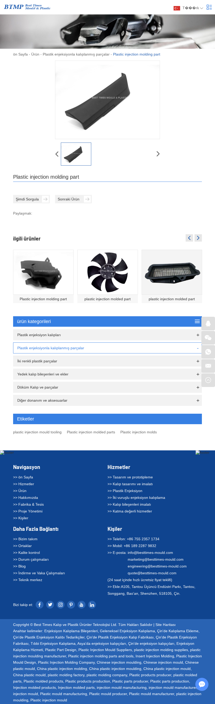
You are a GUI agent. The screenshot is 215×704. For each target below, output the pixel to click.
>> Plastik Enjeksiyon (125, 491)
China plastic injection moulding (115, 669)
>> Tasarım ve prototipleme (130, 477)
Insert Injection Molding (155, 656)
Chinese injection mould (163, 662)
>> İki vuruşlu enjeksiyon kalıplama (136, 497)
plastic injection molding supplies (161, 650)
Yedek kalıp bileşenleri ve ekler (42, 374)
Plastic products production (87, 681)
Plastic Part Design (60, 650)
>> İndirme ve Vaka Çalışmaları (39, 573)
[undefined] (107, 100)
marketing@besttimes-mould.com (156, 559)
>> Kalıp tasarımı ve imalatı (130, 484)
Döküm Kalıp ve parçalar (37, 387)
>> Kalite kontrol (26, 552)
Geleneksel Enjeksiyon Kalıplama (127, 631)
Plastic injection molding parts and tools (100, 656)
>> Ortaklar (22, 546)
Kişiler (115, 529)
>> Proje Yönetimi (27, 511)
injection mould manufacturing (122, 687)
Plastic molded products (43, 681)
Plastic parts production (169, 681)
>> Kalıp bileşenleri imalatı (129, 504)
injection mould (25, 694)
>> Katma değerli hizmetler (130, 511)
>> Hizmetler (23, 484)
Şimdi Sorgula (27, 199)
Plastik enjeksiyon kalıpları (39, 335)
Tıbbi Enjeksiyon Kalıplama (53, 643)
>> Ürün (19, 491)
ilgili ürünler (27, 238)
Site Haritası (165, 625)
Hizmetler (119, 467)
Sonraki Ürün (68, 199)
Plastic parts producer (130, 681)
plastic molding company (107, 675)
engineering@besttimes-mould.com (157, 566)
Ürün (35, 54)
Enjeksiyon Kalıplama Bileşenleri (71, 631)
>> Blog (19, 566)
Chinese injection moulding (119, 662)
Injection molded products (34, 687)
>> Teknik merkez (27, 580)
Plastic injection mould (48, 700)
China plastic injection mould (167, 669)
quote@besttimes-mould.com (152, 573)
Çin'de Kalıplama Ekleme (177, 631)
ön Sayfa (20, 54)
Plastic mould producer (108, 694)
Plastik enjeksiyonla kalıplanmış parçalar (76, 54)
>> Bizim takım (25, 539)
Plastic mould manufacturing (63, 694)
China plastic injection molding (62, 669)
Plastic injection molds (138, 432)
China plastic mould (29, 675)
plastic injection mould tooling (37, 432)
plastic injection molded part (107, 299)
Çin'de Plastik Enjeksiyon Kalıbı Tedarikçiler (48, 637)
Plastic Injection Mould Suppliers (105, 650)
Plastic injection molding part (43, 299)
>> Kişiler (20, 518)
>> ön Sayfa (23, 477)
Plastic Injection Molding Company (66, 662)
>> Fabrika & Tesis (28, 504)
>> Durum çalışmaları (31, 559)
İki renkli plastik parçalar (37, 361)
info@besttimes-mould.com (150, 552)
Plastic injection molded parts (91, 432)
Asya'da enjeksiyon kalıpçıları (101, 643)
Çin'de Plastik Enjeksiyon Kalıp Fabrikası (120, 637)
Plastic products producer (150, 675)
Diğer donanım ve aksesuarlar (42, 400)
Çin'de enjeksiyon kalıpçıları (151, 643)
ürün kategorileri (34, 321)
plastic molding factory (66, 675)
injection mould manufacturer (173, 687)
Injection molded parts (76, 687)
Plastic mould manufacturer (151, 694)
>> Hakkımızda (25, 497)
